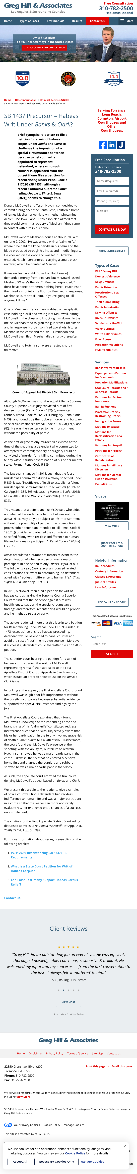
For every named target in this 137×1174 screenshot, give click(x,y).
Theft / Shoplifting (107, 302)
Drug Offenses (104, 282)
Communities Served (112, 251)
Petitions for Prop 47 (108, 445)
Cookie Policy (52, 1125)
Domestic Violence (107, 276)
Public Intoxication (107, 307)
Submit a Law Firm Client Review (69, 1014)
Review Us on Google (112, 602)
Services (102, 362)
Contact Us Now (112, 229)
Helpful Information (111, 560)
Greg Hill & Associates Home (38, 8)
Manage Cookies (74, 1125)
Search (112, 654)
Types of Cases (29, 21)
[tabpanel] (68, 963)
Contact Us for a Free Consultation (44, 47)
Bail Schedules (104, 566)
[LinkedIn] (112, 145)
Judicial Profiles (105, 582)
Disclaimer (35, 1053)
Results (77, 21)
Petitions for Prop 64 (108, 451)
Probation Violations (109, 345)
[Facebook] (103, 145)
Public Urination (106, 287)
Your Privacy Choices (27, 1125)
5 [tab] (78, 990)
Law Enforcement (107, 587)
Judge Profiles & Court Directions (112, 544)
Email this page (121, 1066)
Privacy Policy (54, 1053)
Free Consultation (110, 160)
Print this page (96, 1066)
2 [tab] (63, 990)
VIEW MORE (112, 525)
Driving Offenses (106, 312)
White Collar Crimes (108, 334)
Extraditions (103, 484)
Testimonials (55, 21)
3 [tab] (68, 990)
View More (68, 1002)
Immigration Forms (108, 421)
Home (8, 21)
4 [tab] (73, 990)
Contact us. (12, 898)
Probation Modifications (111, 382)
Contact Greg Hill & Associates (116, 8)
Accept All (20, 1161)
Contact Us (97, 21)
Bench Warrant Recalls (110, 368)
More (129, 21)
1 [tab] (58, 990)
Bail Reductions (105, 406)
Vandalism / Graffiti (108, 323)
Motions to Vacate (107, 426)
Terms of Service (77, 1053)
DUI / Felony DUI (106, 271)
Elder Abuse (103, 339)
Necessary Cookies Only (56, 1161)
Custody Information (109, 571)
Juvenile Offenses (106, 318)
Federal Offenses (106, 350)
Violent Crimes (105, 328)
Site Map (97, 1053)
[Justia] (121, 145)
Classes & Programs (108, 576)
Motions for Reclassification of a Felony (108, 436)
